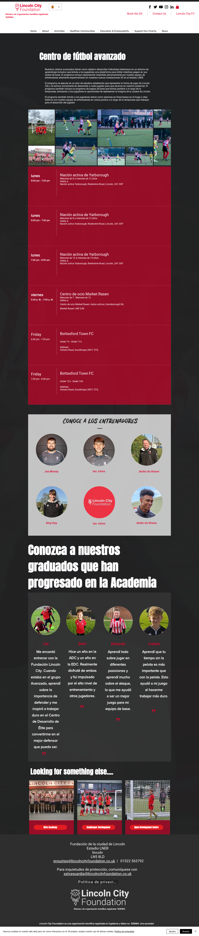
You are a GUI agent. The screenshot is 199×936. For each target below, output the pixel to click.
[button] (177, 7)
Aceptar (186, 931)
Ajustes (172, 931)
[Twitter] (155, 7)
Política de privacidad (124, 931)
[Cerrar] (195, 931)
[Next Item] (166, 137)
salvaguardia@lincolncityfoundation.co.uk (98, 874)
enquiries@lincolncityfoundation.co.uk (84, 861)
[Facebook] (150, 7)
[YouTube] (161, 7)
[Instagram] (166, 7)
